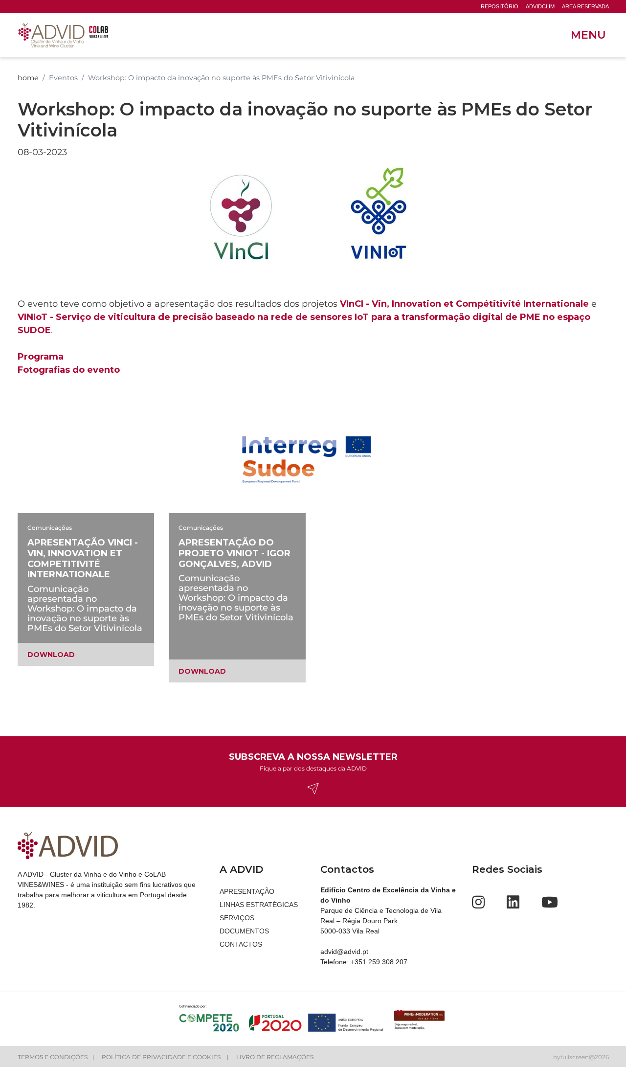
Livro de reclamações (274, 1057)
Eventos (63, 77)
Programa (41, 356)
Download (51, 654)
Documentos (244, 931)
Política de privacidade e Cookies (162, 1057)
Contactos (241, 944)
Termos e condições (53, 1057)
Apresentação (247, 891)
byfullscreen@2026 (581, 1057)
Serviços (237, 918)
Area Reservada (585, 6)
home (28, 77)
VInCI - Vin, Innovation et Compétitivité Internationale (464, 303)
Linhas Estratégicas (259, 904)
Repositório (499, 6)
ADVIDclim (540, 6)
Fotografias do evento (69, 369)
